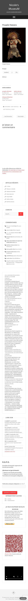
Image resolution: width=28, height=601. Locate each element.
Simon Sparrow (10, 194)
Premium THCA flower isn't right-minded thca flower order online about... (13, 424)
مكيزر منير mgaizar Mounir (12, 232)
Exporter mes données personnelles (12, 472)
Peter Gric (8, 234)
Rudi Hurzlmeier (10, 201)
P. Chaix (8, 186)
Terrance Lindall (10, 226)
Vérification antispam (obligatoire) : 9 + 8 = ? (13, 484)
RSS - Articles (8, 499)
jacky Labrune (17, 91)
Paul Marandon (7, 116)
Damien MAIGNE (18, 599)
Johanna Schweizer (7, 97)
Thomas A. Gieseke (10, 189)
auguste (8, 230)
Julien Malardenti (18, 255)
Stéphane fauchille (10, 191)
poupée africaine (6, 91)
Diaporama (23, 598)
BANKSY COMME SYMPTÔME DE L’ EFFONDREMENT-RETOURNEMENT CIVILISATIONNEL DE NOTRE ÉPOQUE (14, 351)
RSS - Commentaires (9, 500)
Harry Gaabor (18, 249)
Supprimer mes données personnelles (13, 474)
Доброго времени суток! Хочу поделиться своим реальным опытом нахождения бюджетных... (13, 431)
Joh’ (16, 242)
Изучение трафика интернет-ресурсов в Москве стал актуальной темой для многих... (14, 437)
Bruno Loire (11, 264)
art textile (15, 106)
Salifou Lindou (9, 199)
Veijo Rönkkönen (16, 258)
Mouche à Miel (8, 554)
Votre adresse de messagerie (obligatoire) (12, 475)
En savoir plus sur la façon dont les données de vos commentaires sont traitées (13, 172)
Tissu (12, 109)
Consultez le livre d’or (10, 451)
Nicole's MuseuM (14, 6)
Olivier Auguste (16, 230)
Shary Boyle (21, 116)
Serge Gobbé (9, 196)
